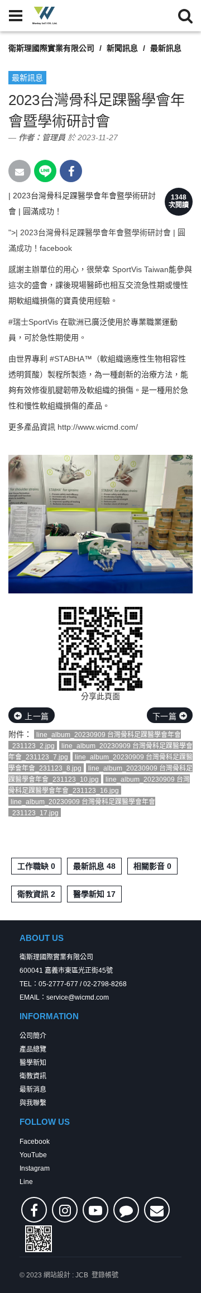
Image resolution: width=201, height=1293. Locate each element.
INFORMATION (49, 1016)
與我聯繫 (33, 1103)
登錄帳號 (105, 1275)
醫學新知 (33, 1063)
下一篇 (165, 716)
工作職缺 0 (36, 866)
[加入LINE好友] (126, 1210)
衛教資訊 (33, 1076)
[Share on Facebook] (71, 171)
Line (26, 1182)
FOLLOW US (45, 1121)
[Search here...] (185, 15)
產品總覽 (33, 1049)
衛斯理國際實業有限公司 (51, 48)
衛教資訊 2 (36, 894)
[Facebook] (34, 1210)
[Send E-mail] (19, 171)
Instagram (35, 1168)
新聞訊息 (122, 48)
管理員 (53, 137)
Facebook (35, 1141)
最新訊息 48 (94, 866)
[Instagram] (65, 1210)
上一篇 (35, 716)
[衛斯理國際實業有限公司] (44, 15)
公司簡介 (33, 1036)
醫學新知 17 (94, 894)
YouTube (33, 1155)
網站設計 (57, 1275)
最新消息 (33, 1090)
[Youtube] (95, 1210)
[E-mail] (157, 1210)
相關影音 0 (152, 866)
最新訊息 (165, 48)
